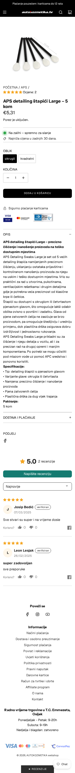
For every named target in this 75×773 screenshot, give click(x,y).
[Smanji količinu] (7, 177)
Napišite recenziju (37, 474)
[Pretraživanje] (60, 12)
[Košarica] (69, 12)
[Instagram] (37, 614)
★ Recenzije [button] (37, 769)
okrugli (10, 159)
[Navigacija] (4, 12)
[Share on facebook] (69, 528)
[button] (13, 92)
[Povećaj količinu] (23, 177)
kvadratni (27, 159)
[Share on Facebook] (5, 441)
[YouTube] (47, 614)
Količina (10, 169)
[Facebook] (27, 614)
